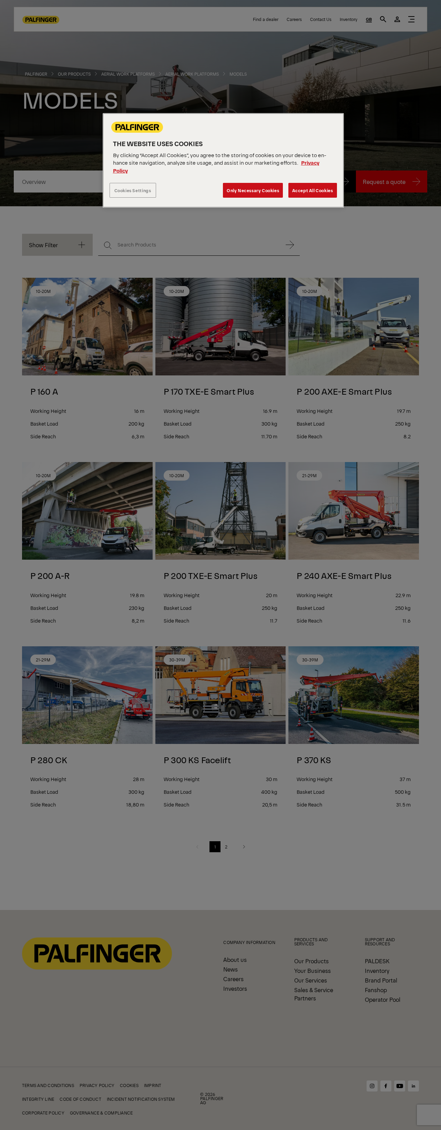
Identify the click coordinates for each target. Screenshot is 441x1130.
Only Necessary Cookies (253, 190)
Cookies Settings (132, 190)
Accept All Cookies (312, 190)
